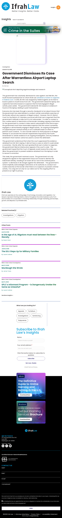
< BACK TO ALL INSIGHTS (18, 19)
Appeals (21, 311)
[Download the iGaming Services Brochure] (31, 410)
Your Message (6, 484)
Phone (3, 479)
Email (3, 473)
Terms (30, 367)
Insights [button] (53, 7)
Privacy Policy (35, 514)
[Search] (44, 23)
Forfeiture (31, 311)
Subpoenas (22, 320)
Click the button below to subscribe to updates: (31, 354)
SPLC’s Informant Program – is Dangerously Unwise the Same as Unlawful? (28, 280)
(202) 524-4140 (6, 443)
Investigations (6, 67)
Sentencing (36, 316)
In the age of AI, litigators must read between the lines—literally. (27, 229)
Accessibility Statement (49, 514)
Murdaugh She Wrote (10, 262)
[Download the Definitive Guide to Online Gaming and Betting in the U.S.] (31, 386)
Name (3, 468)
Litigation (21, 215)
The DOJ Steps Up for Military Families (17, 246)
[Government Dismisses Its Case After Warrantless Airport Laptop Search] (31, 49)
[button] (58, 7)
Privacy (35, 367)
